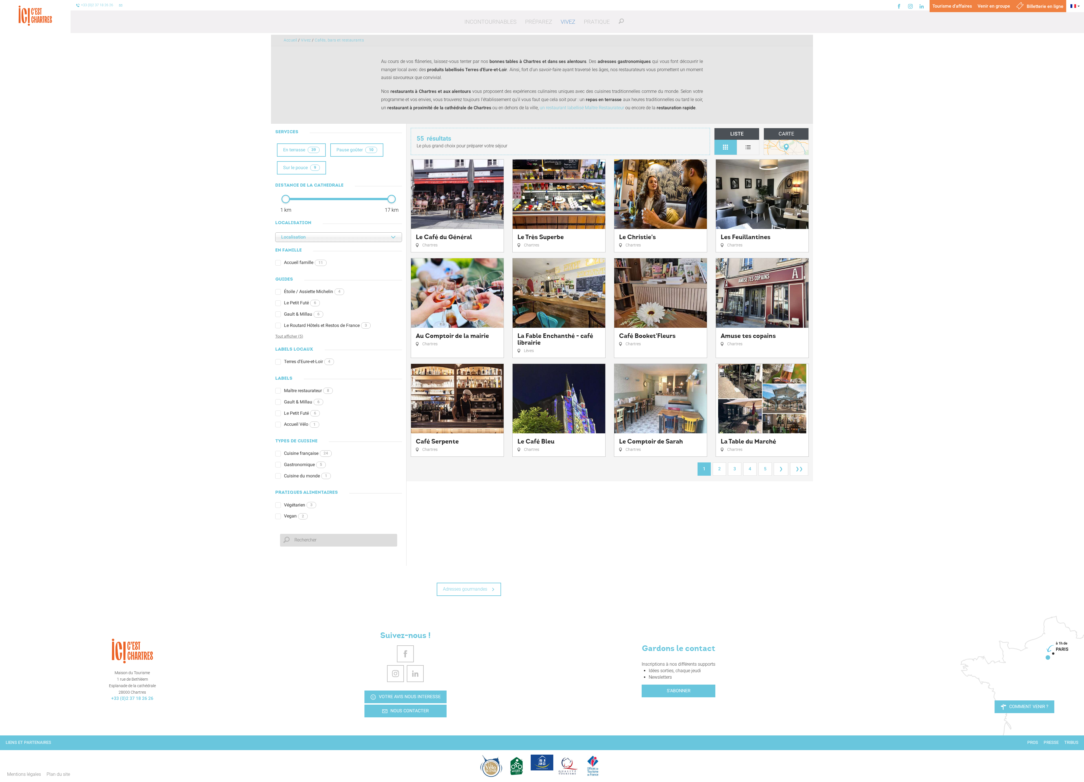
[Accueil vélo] (516, 766)
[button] (490, 21)
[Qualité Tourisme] (567, 766)
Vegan (294, 516)
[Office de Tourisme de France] (593, 766)
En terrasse (299, 149)
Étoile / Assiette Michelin (312, 291)
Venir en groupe (994, 6)
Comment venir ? (1028, 706)
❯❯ (799, 468)
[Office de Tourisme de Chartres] (132, 651)
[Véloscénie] (491, 766)
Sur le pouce (299, 167)
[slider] (285, 199)
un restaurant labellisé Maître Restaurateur (582, 107)
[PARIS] (1048, 657)
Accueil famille (303, 262)
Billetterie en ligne (1044, 6)
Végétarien (298, 505)
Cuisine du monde (305, 476)
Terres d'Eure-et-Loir (307, 361)
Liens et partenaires (28, 742)
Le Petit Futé (300, 302)
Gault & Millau (302, 314)
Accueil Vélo (300, 424)
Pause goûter (354, 149)
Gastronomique (303, 464)
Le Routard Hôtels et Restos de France (325, 325)
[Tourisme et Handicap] (542, 762)
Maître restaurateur (306, 390)
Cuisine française (306, 453)
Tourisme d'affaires (952, 6)
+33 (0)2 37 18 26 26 (132, 698)
